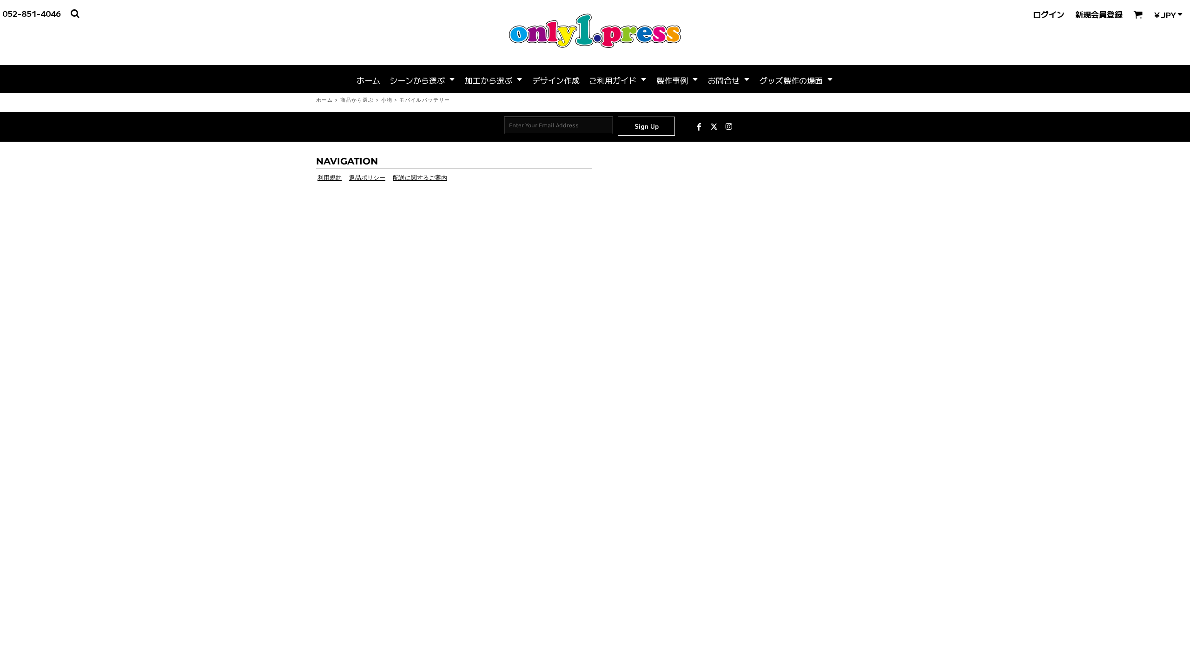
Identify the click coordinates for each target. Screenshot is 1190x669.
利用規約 (329, 177)
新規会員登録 (1099, 14)
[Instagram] (728, 126)
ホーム (324, 100)
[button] (422, 79)
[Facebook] (699, 126)
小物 (386, 100)
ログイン (1048, 14)
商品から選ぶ (357, 100)
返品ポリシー (367, 177)
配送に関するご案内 (420, 177)
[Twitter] (714, 126)
